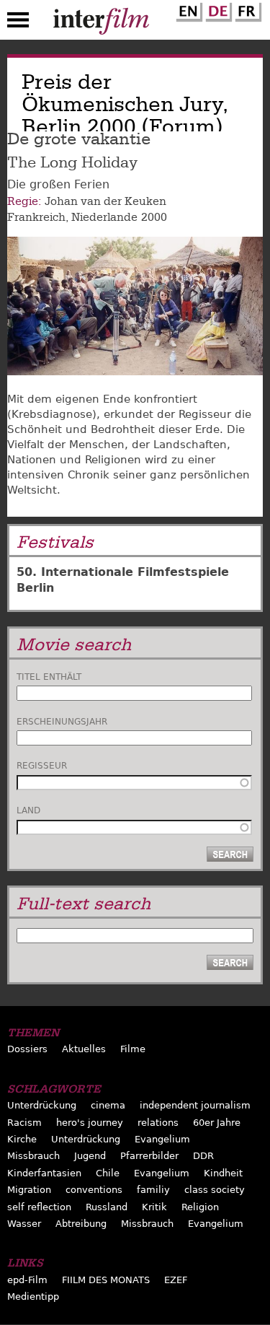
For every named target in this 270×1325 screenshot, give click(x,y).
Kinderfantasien (44, 1173)
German (217, 9)
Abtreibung (81, 1223)
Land (28, 810)
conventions (94, 1189)
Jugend (90, 1155)
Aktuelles (84, 1049)
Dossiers (27, 1049)
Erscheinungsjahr (62, 722)
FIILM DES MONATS (106, 1279)
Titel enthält (49, 677)
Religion (200, 1207)
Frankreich (36, 217)
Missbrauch (33, 1155)
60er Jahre (216, 1122)
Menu (18, 23)
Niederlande (104, 217)
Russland (106, 1207)
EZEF (175, 1279)
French (246, 9)
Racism (24, 1122)
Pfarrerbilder (149, 1155)
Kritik (154, 1207)
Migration (29, 1189)
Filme (132, 1049)
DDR (203, 1155)
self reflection (39, 1207)
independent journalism (195, 1105)
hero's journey (89, 1122)
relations (158, 1122)
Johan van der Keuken (105, 201)
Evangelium (162, 1139)
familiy (153, 1189)
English (187, 9)
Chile (108, 1173)
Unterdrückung (41, 1105)
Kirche (22, 1139)
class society (214, 1189)
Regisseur (42, 766)
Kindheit (223, 1173)
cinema (108, 1105)
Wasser (24, 1223)
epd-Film (27, 1279)
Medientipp (33, 1296)
